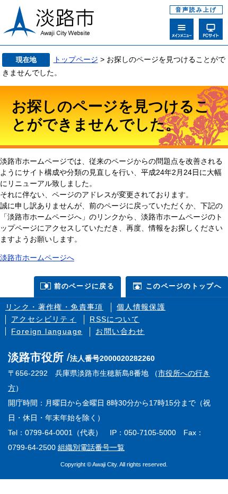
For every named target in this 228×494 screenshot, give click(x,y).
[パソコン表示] (211, 29)
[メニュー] (182, 29)
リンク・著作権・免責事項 (54, 307)
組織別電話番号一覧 (91, 447)
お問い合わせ (119, 331)
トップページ (76, 59)
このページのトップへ (184, 286)
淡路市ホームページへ (37, 257)
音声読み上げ (196, 9)
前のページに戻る (84, 286)
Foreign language (46, 331)
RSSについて (114, 319)
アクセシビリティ (43, 319)
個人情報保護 (141, 307)
